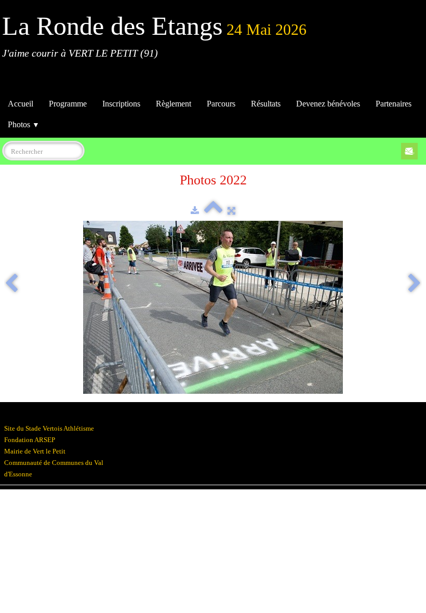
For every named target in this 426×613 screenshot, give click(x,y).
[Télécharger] (195, 211)
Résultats (266, 103)
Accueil (20, 103)
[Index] (213, 211)
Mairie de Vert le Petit (34, 451)
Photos (23, 124)
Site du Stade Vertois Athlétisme (49, 428)
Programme (68, 103)
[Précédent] (11, 284)
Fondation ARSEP (29, 440)
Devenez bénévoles (328, 103)
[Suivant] (414, 284)
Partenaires (393, 103)
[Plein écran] (231, 211)
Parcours (221, 103)
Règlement (173, 103)
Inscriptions (121, 103)
